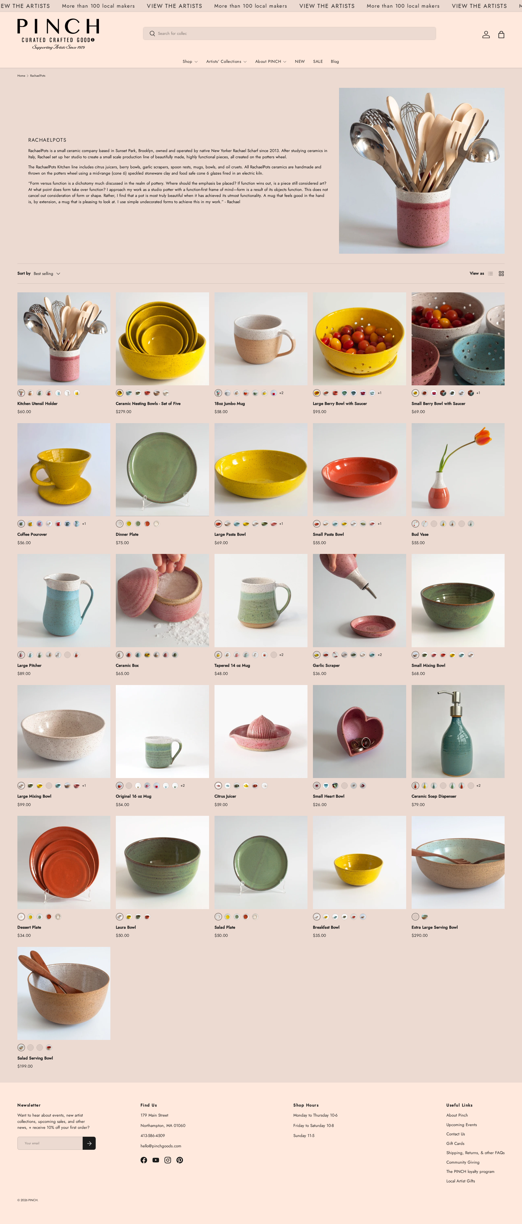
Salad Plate (225, 927)
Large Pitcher (29, 665)
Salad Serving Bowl (35, 1058)
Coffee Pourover (32, 534)
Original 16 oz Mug (133, 796)
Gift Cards (455, 1143)
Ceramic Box (127, 665)
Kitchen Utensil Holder (37, 404)
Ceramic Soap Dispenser (434, 796)
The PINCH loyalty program (470, 1172)
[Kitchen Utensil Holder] (63, 338)
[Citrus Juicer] (261, 731)
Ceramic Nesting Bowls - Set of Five (148, 404)
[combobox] (289, 33)
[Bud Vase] (458, 469)
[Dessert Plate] (63, 862)
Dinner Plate (127, 534)
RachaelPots (37, 75)
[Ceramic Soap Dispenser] (458, 731)
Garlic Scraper (326, 665)
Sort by (23, 273)
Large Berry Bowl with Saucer (340, 404)
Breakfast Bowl (326, 927)
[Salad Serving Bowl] (63, 993)
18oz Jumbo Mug (230, 404)
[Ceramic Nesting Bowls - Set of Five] (162, 338)
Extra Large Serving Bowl (435, 927)
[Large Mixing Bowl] (63, 731)
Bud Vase (420, 534)
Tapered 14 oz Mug (232, 665)
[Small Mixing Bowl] (458, 600)
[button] (501, 35)
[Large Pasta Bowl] (261, 469)
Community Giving (463, 1162)
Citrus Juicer (225, 796)
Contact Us (455, 1134)
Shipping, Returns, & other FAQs (475, 1153)
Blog (335, 61)
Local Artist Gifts (460, 1181)
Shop (187, 61)
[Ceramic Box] (162, 600)
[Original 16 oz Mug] (162, 731)
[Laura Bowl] (162, 862)
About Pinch (457, 1115)
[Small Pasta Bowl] (359, 469)
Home (21, 75)
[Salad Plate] (261, 862)
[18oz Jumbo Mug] (261, 338)
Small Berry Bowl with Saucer (438, 404)
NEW (300, 61)
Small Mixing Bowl (428, 665)
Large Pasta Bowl (230, 534)
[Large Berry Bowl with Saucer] (359, 338)
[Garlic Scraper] (359, 600)
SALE (318, 61)
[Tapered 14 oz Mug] (261, 600)
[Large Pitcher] (63, 600)
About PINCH (268, 61)
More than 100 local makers (113, 6)
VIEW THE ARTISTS (37, 6)
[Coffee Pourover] (63, 469)
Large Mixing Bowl (34, 796)
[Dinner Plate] (162, 469)
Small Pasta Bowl (328, 534)
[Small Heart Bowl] (359, 731)
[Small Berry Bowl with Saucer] (458, 338)
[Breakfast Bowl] (359, 862)
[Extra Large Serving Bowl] (458, 862)
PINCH (33, 1200)
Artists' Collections (223, 61)
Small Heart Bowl (328, 796)
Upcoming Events (461, 1125)
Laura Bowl (126, 927)
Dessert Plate (29, 927)
